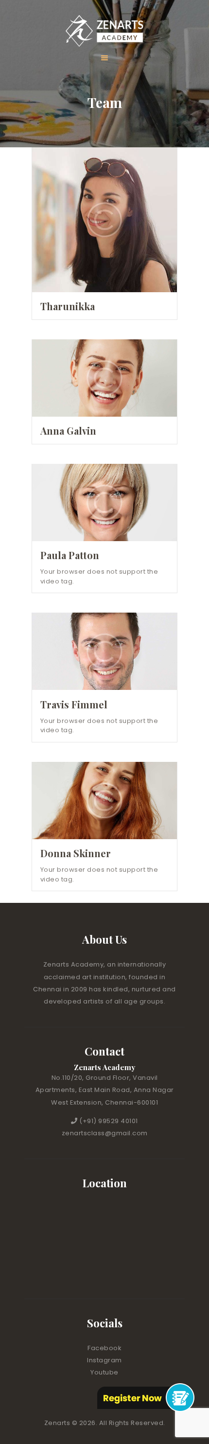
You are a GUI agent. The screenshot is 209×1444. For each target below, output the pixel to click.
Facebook (104, 1348)
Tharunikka (67, 306)
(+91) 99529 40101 (108, 1121)
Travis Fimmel (73, 704)
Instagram (104, 1360)
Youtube (104, 1372)
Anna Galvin (68, 430)
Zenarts (58, 1422)
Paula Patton (69, 555)
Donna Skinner (75, 853)
